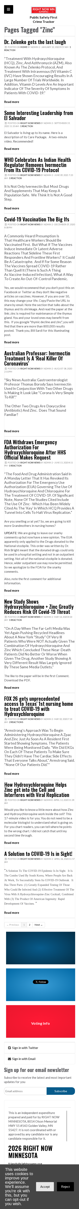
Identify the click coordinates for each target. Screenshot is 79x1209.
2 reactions (16, 722)
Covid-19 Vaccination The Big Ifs (36, 219)
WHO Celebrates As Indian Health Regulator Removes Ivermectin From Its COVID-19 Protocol (37, 165)
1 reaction (26, 126)
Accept (45, 1186)
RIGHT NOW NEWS (30, 123)
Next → (39, 924)
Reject (65, 1186)
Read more (11, 102)
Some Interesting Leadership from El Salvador (38, 115)
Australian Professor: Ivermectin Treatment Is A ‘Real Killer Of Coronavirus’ (37, 358)
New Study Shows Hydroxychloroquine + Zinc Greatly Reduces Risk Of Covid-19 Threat (39, 606)
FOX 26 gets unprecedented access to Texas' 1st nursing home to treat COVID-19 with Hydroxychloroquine (38, 706)
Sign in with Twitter (25, 1048)
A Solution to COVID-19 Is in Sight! (38, 853)
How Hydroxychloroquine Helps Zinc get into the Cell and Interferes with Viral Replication (36, 789)
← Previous (12, 924)
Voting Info (40, 1023)
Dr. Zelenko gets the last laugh (35, 41)
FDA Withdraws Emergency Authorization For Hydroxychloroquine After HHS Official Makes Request (35, 449)
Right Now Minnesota (30, 1151)
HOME (23, 47)
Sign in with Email (23, 1059)
